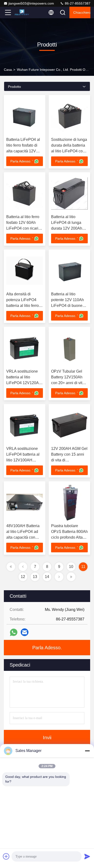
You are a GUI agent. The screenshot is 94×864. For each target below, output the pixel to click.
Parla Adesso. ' (21, 161)
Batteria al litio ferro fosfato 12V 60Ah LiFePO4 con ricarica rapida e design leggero (24, 228)
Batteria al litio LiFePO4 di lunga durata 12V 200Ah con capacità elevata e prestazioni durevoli (69, 228)
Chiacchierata (81, 12)
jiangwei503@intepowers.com (31, 3)
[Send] (87, 856)
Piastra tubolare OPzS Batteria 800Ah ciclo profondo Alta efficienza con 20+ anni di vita (69, 537)
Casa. (8, 70)
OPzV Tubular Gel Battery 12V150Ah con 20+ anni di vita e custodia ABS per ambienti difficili (69, 382)
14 (47, 577)
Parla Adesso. (47, 647)
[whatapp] (14, 632)
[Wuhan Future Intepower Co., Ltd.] (24, 12)
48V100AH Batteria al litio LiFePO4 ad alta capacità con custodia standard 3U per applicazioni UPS (24, 537)
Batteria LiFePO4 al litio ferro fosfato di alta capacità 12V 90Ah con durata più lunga (23, 151)
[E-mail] (24, 632)
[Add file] (6, 856)
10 (71, 567)
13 (35, 577)
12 (23, 577)
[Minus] (87, 751)
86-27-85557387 (77, 3)
